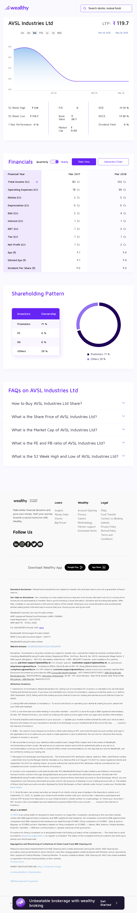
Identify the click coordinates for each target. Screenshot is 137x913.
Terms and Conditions (107, 536)
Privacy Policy (108, 526)
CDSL (44, 646)
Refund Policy (108, 530)
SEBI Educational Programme (24, 881)
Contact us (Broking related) (112, 520)
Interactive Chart (113, 161)
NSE (30, 646)
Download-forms (87, 530)
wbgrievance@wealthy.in (33, 835)
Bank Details (16, 787)
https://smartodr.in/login (49, 866)
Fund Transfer (108, 514)
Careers (82, 518)
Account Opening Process (87, 512)
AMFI (58, 646)
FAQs (104, 510)
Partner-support (87, 526)
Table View (84, 161)
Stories (58, 518)
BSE (34, 646)
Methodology (85, 522)
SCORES (51, 646)
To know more (17, 861)
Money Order (62, 514)
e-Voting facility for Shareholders (25, 872)
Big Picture (60, 522)
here (41, 627)
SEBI (39, 646)
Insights (59, 510)
